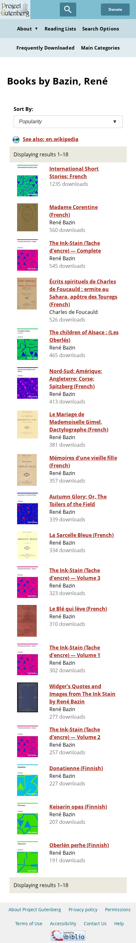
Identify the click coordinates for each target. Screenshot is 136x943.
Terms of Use (28, 923)
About (27, 28)
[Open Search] (68, 10)
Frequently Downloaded (45, 47)
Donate (115, 9)
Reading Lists (60, 28)
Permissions (118, 909)
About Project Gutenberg (35, 909)
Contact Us (95, 923)
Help (119, 923)
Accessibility (63, 923)
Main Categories (100, 47)
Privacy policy (83, 909)
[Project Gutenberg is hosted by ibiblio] (68, 939)
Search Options (100, 28)
